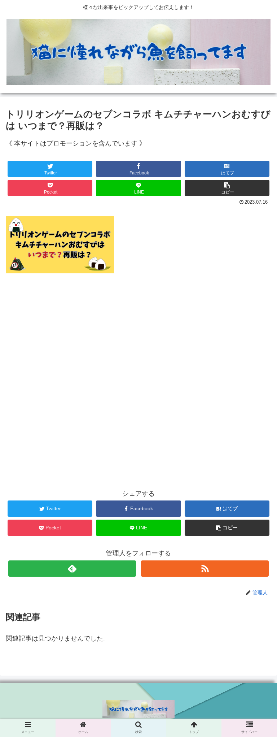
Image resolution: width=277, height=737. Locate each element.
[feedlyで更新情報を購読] (72, 568)
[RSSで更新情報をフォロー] (204, 568)
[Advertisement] (138, 368)
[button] (227, 188)
